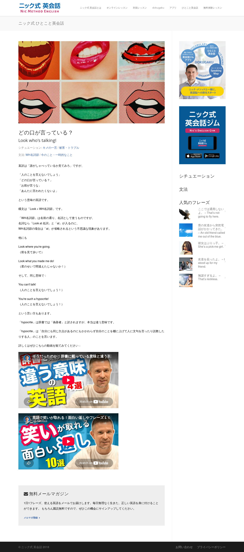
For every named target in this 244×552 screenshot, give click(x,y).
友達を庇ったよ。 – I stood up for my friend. (211, 263)
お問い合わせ (184, 547)
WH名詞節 (32, 155)
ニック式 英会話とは (90, 7)
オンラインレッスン (117, 7)
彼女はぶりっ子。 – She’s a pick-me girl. (211, 245)
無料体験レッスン (212, 7)
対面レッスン (140, 7)
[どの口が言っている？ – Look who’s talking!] (91, 82)
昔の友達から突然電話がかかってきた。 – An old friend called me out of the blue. (211, 230)
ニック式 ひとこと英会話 (41, 23)
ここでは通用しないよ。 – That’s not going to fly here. (211, 212)
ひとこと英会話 (190, 7)
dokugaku (158, 7)
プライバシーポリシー (211, 547)
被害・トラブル (69, 147)
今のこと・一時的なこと (57, 155)
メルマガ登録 (31, 518)
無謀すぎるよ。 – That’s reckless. (209, 277)
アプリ (173, 7)
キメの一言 (50, 147)
